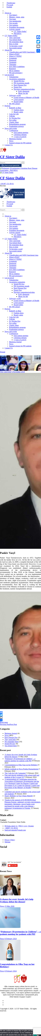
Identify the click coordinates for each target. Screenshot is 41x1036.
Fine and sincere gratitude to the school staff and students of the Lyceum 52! (22, 776)
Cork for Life (14, 114)
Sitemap (7, 842)
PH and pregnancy (16, 73)
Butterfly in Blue (15, 108)
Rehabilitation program (17, 124)
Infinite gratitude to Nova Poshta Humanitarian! (22, 769)
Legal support (19, 100)
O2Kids (12, 116)
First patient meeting (21, 133)
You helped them (15, 40)
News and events (11, 128)
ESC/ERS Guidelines (17, 67)
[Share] (20, 720)
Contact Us (9, 145)
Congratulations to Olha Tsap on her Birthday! (21, 765)
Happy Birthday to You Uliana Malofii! (19, 796)
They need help (14, 38)
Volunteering (13, 77)
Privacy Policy (10, 840)
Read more (4, 722)
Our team (12, 19)
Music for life (23, 93)
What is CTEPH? (15, 56)
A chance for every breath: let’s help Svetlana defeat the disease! (16, 900)
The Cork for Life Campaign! (15, 773)
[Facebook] (20, 712)
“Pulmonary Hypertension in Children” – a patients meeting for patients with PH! (20, 760)
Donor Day (18, 87)
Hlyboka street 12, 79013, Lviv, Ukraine (19, 826)
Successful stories (15, 48)
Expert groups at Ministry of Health (26, 97)
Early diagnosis (23, 91)
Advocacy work (15, 95)
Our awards (13, 23)
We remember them (16, 42)
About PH (8, 50)
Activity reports (14, 29)
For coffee (13, 120)
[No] (38, 1035)
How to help (13, 44)
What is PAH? (14, 54)
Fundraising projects (16, 126)
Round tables (18, 102)
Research (12, 69)
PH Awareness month (21, 83)
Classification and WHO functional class (23, 52)
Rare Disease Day (20, 85)
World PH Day (19, 81)
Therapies (12, 64)
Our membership (15, 21)
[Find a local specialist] (11, 166)
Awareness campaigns (17, 79)
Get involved (9, 75)
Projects (7, 106)
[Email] (20, 717)
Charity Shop (14, 122)
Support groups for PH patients (20, 143)
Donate (2, 352)
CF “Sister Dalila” (20, 31)
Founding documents (16, 27)
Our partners (13, 25)
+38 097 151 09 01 (7, 184)
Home (7, 362)
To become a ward (15, 46)
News (11, 141)
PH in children (14, 71)
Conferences (13, 130)
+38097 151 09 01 (11, 828)
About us (8, 13)
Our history (13, 15)
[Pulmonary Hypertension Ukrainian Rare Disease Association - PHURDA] (20, 170)
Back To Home (5, 370)
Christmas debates (20, 135)
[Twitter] (20, 715)
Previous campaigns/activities (24, 89)
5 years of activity (20, 137)
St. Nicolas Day (14, 118)
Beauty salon (18, 112)
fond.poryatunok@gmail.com (15, 830)
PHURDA (17, 33)
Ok (35, 1035)
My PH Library (14, 104)
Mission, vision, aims (16, 17)
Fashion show (19, 110)
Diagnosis (12, 60)
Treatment (12, 62)
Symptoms (13, 58)
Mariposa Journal (15, 139)
